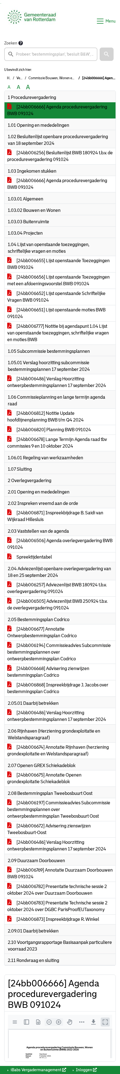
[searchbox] (50, 54)
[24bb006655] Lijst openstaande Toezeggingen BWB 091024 (58, 264)
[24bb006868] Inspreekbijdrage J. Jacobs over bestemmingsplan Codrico (57, 688)
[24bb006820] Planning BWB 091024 (53, 429)
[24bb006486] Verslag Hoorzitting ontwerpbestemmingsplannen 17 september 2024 (56, 382)
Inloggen (84, 1070)
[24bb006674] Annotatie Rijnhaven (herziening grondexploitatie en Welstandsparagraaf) (58, 750)
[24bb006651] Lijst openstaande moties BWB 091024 (56, 313)
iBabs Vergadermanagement (36, 1070)
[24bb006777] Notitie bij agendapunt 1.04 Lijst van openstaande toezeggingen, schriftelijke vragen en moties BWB (58, 333)
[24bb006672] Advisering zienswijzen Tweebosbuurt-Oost (49, 829)
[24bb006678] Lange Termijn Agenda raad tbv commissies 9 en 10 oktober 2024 (57, 442)
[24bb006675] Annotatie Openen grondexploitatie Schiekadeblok (44, 778)
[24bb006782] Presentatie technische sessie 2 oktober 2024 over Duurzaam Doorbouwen (57, 890)
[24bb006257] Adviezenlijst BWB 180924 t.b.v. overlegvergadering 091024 (57, 588)
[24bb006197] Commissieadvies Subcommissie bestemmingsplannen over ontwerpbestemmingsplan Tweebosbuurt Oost (58, 809)
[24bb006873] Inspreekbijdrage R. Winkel (57, 919)
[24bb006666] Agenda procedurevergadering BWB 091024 (57, 110)
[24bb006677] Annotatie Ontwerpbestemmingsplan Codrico (42, 632)
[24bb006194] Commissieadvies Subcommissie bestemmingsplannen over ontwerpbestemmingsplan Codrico (59, 652)
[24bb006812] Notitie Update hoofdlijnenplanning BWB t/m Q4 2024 (45, 416)
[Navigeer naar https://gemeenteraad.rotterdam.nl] (31, 21)
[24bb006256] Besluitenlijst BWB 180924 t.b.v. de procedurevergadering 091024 (60, 156)
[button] (107, 54)
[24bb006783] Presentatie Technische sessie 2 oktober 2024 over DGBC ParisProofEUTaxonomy (57, 906)
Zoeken (10, 43)
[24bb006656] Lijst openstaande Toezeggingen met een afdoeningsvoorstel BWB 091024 (58, 280)
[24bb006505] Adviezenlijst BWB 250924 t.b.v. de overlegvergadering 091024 (57, 604)
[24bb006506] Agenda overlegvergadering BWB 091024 (59, 544)
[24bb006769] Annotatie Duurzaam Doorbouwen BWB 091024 (60, 873)
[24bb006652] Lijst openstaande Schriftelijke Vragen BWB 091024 (56, 296)
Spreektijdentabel (34, 557)
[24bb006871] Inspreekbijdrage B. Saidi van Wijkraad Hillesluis (55, 516)
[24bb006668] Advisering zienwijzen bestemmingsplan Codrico (48, 672)
